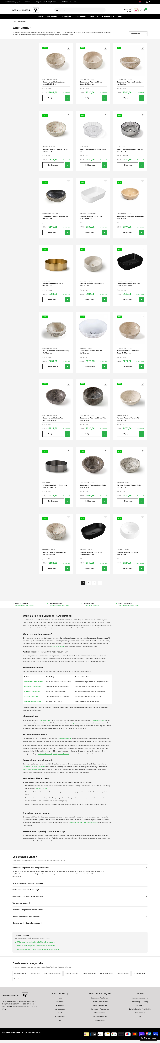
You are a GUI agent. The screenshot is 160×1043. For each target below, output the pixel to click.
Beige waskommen (139, 973)
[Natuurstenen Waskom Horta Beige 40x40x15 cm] (130, 60)
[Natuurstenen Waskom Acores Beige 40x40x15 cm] (130, 329)
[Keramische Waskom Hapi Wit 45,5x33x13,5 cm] (93, 194)
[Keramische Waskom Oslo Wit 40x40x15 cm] (130, 530)
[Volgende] (100, 583)
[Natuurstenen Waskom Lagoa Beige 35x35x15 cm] (56, 60)
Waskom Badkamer (20, 973)
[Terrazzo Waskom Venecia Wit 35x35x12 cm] (130, 396)
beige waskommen (77, 723)
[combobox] (82, 10)
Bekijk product (53, 98)
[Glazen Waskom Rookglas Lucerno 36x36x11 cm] (130, 127)
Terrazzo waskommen (31, 696)
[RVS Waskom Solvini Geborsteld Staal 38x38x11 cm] (56, 463)
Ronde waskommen (64, 738)
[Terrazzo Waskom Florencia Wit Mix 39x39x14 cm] (56, 530)
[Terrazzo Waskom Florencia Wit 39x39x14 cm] (93, 262)
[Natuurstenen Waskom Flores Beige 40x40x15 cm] (93, 60)
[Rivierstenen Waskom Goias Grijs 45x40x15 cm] (56, 194)
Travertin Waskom (20, 979)
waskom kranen (41, 788)
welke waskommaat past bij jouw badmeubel (53, 754)
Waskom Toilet (35, 973)
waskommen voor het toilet (32, 769)
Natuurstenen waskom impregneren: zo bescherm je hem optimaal (37, 949)
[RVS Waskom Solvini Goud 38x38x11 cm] (56, 262)
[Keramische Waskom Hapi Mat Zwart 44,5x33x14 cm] (130, 262)
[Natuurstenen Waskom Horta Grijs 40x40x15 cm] (93, 463)
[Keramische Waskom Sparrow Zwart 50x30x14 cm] (93, 530)
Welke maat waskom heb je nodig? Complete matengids (35, 942)
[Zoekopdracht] (80, 10)
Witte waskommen (45, 720)
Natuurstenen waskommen (33, 682)
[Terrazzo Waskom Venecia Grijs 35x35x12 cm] (130, 463)
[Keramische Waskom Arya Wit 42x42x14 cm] (93, 329)
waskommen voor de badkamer (34, 767)
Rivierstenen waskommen (33, 701)
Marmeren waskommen (32, 691)
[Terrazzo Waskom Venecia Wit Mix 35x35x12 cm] (56, 127)
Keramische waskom (71, 973)
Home (14, 22)
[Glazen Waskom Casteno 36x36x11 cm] (93, 127)
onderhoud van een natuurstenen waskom (83, 822)
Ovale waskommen (123, 973)
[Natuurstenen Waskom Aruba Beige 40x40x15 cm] (56, 329)
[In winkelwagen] (67, 98)
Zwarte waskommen (99, 720)
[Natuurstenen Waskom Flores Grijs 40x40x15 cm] (93, 396)
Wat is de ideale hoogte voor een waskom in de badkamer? (35, 946)
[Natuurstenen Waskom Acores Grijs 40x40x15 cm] (56, 396)
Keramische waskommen (32, 686)
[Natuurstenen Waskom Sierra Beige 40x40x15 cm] (130, 194)
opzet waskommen (57, 646)
